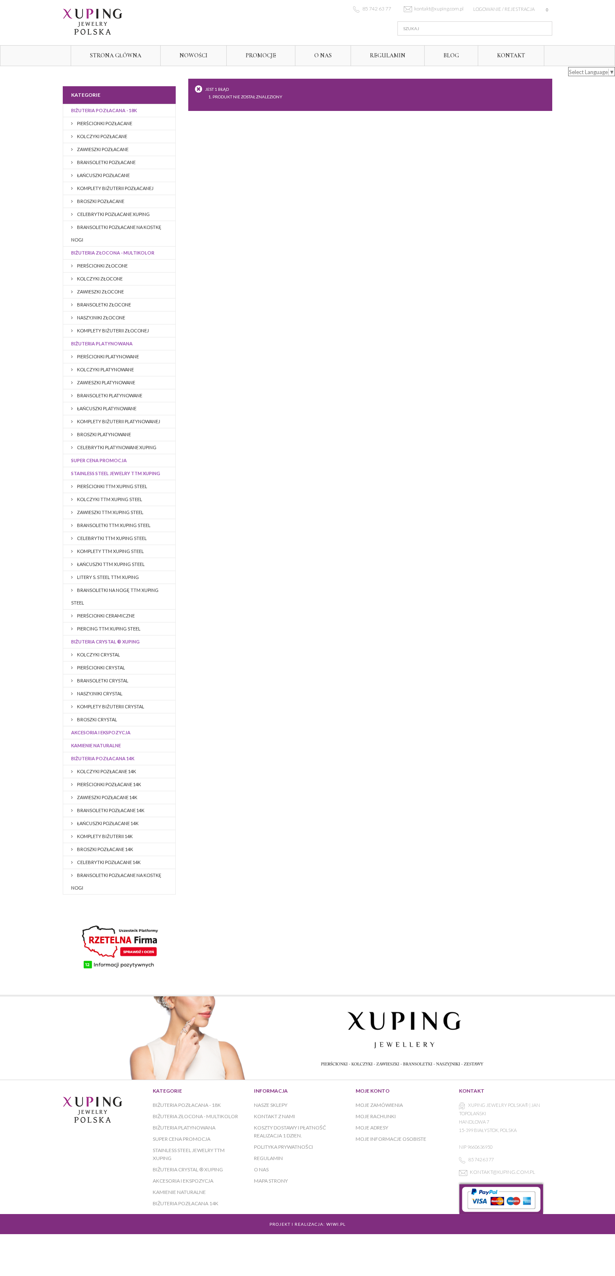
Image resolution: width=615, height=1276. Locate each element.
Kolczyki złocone (99, 278)
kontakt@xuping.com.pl (502, 1172)
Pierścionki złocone (102, 265)
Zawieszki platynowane (105, 382)
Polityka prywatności (283, 1147)
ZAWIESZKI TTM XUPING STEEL (110, 512)
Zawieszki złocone (100, 291)
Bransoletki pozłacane (106, 162)
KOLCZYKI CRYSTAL (98, 654)
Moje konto (373, 1091)
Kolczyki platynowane (105, 369)
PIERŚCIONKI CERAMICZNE (105, 615)
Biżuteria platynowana (102, 343)
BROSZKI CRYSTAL (96, 719)
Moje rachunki (376, 1116)
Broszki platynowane (103, 434)
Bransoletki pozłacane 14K (110, 810)
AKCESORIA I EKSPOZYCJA (101, 732)
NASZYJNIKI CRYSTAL (99, 693)
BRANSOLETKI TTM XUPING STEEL (113, 525)
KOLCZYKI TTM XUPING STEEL (109, 499)
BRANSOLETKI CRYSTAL (102, 680)
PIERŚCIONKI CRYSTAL (100, 667)
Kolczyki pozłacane (101, 136)
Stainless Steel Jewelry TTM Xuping (115, 473)
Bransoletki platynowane (109, 395)
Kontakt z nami (274, 1116)
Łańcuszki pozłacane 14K (107, 823)
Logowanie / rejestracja (504, 9)
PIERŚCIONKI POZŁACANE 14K (108, 784)
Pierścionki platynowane (107, 356)
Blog (451, 55)
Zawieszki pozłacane (102, 149)
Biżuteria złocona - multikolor (112, 252)
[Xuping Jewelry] (140, 22)
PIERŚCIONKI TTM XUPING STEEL (111, 486)
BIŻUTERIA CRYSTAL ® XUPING (105, 641)
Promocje (261, 55)
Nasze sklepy (270, 1105)
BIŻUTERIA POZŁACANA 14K (102, 758)
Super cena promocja (99, 460)
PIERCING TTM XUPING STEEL (108, 628)
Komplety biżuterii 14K (104, 836)
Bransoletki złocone (103, 304)
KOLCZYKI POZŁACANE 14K (106, 771)
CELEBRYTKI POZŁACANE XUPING (113, 214)
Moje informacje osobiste (391, 1139)
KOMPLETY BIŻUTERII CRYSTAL (110, 706)
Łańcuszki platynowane (106, 408)
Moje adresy (372, 1127)
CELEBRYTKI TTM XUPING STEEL (111, 538)
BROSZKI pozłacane (100, 201)
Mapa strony (271, 1181)
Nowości (193, 55)
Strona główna (115, 55)
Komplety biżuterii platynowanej (118, 421)
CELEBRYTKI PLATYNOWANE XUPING (116, 447)
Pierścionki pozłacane (104, 123)
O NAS (323, 55)
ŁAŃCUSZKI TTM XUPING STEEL (110, 564)
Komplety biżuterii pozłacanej (115, 188)
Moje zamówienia (379, 1105)
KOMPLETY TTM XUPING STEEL (110, 551)
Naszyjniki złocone (100, 317)
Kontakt (511, 55)
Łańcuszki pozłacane (103, 175)
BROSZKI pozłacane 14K (104, 849)
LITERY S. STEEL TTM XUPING (107, 577)
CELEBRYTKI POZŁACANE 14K (108, 862)
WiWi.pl (336, 1224)
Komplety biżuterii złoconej (112, 330)
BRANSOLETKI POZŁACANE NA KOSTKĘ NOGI (116, 233)
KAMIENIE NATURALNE (96, 745)
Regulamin (387, 55)
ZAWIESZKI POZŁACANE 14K (106, 797)
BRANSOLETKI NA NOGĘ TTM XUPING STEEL (115, 596)
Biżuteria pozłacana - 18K (104, 110)
